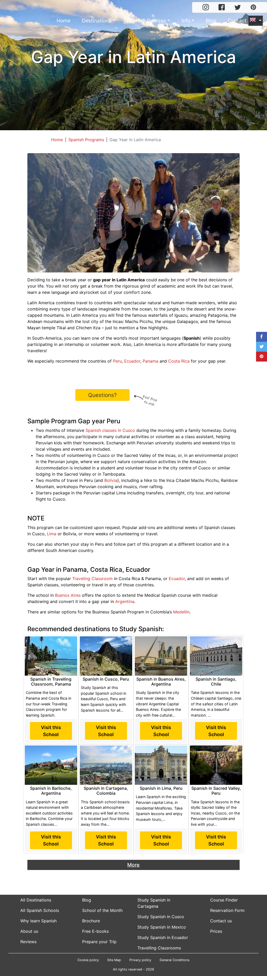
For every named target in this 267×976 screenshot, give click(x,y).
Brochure (91, 920)
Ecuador (132, 361)
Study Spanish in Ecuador (162, 937)
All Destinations (35, 900)
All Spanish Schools (39, 910)
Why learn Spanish (38, 920)
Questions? (102, 395)
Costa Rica (179, 361)
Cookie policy (88, 960)
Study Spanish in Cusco (160, 916)
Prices (216, 931)
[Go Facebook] (221, 8)
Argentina (124, 601)
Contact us (221, 920)
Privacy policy (140, 960)
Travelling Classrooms (159, 947)
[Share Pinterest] (261, 357)
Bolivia (110, 480)
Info (185, 20)
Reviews (28, 941)
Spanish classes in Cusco (110, 430)
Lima (51, 533)
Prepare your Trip (99, 941)
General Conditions (175, 960)
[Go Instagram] (206, 8)
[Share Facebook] (261, 337)
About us (29, 931)
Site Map (114, 960)
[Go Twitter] (237, 8)
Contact (237, 20)
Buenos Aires (68, 595)
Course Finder (224, 900)
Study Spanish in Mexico (161, 927)
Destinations (96, 20)
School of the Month (102, 910)
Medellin (181, 611)
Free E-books (95, 931)
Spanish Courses (146, 20)
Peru (117, 361)
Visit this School (51, 731)
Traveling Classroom (92, 578)
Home (63, 20)
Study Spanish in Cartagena (153, 903)
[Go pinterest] (253, 8)
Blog (211, 20)
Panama (150, 361)
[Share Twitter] (261, 347)
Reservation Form (227, 910)
